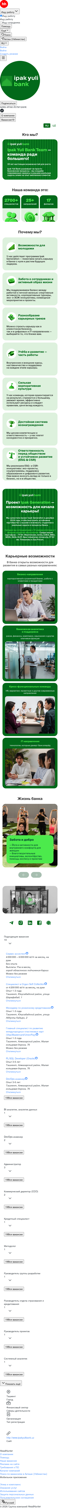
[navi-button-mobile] (3, 58)
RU (47, 126)
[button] (3, 47)
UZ (54, 126)
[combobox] (7, 1502)
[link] (6, 35)
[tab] (8, 115)
